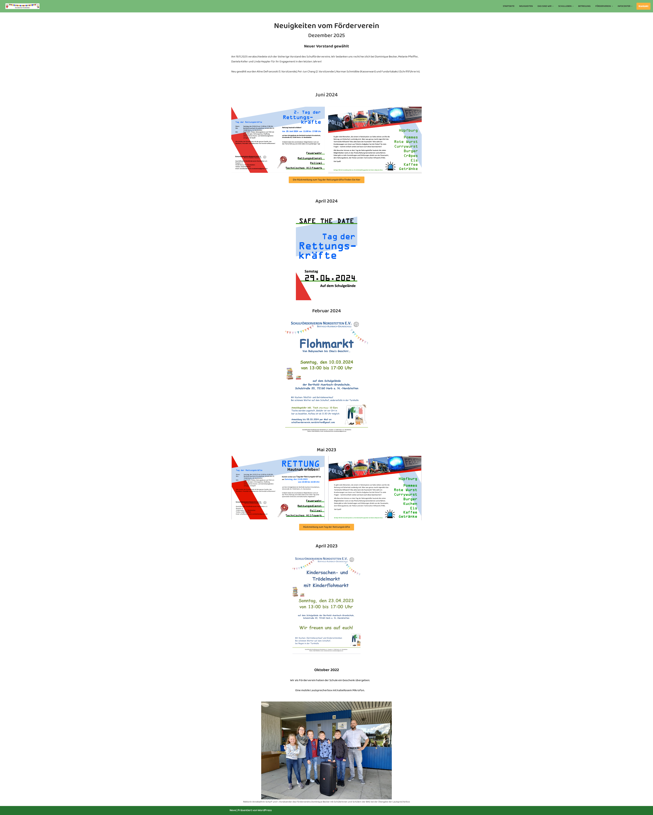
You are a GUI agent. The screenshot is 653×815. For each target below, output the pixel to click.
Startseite (508, 6)
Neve (233, 810)
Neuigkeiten (526, 6)
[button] (553, 6)
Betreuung (584, 6)
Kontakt (643, 6)
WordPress (265, 810)
